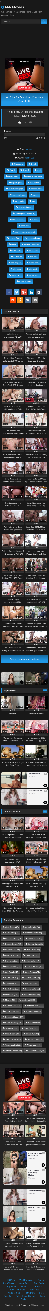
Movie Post (24, 1283)
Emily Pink (32, 955)
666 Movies (14, 7)
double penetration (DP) (25, 213)
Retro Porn (30, 1293)
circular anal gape (15, 189)
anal (39, 170)
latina (13, 244)
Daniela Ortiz (35, 944)
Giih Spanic (12, 972)
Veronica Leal (34, 1039)
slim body (17, 269)
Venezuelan (34, 275)
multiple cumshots (31, 244)
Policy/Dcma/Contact (25, 1296)
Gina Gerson (32, 972)
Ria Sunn (34, 1022)
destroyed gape (25, 207)
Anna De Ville (32, 927)
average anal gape (34, 176)
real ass (33, 257)
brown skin (34, 182)
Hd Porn (11, 1280)
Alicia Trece (12, 927)
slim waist (33, 269)
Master (28, 149)
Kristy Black (12, 989)
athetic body (13, 176)
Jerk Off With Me (35, 791)
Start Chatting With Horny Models (34, 1172)
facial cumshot (18, 219)
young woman (25, 281)
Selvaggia (11, 1028)
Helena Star (14, 238)
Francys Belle (12, 966)
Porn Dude (39, 1283)
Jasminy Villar (32, 978)
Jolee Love (11, 983)
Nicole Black (12, 1011)
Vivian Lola (33, 1045)
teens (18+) (16, 275)
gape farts (25, 226)
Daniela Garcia (13, 944)
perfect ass (33, 250)
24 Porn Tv (37, 1286)
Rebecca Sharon (14, 1017)
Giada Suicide (34, 966)
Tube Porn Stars (17, 1290)
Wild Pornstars (26, 1280)
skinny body (34, 263)
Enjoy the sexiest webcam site (32, 681)
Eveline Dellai (31, 961)
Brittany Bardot (13, 938)
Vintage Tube (13, 1293)
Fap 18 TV (11, 1286)
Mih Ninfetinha (32, 994)
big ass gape (16, 182)
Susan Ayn (32, 1034)
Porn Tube (34, 1290)
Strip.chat (5, 683)
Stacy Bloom (12, 1034)
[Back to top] (41, 1304)
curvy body (19, 201)
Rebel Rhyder (13, 1022)
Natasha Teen (34, 1006)
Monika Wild (29, 1000)
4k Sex (24, 1286)
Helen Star (29, 158)
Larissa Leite (32, 989)
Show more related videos (24, 659)
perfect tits (17, 257)
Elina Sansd (12, 955)
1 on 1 (33, 164)
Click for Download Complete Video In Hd (26, 99)
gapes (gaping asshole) (25, 232)
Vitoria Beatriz (13, 1045)
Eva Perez (11, 961)
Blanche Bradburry (35, 933)
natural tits (16, 250)
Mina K (10, 1000)
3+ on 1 (26, 170)
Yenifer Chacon (13, 1051)
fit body (35, 219)
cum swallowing (18, 195)
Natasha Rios (12, 1006)
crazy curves (36, 189)
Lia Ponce (11, 994)
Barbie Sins (12, 933)
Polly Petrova (33, 1011)
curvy (35, 195)
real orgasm (16, 263)
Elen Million (33, 949)
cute (33, 201)
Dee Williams (12, 949)
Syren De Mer (13, 1039)
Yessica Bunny (36, 1051)
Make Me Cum (7, 681)
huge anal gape (33, 238)
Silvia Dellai (30, 1028)
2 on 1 (12, 170)
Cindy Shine (35, 938)
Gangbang (18, 164)
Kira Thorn (31, 983)
